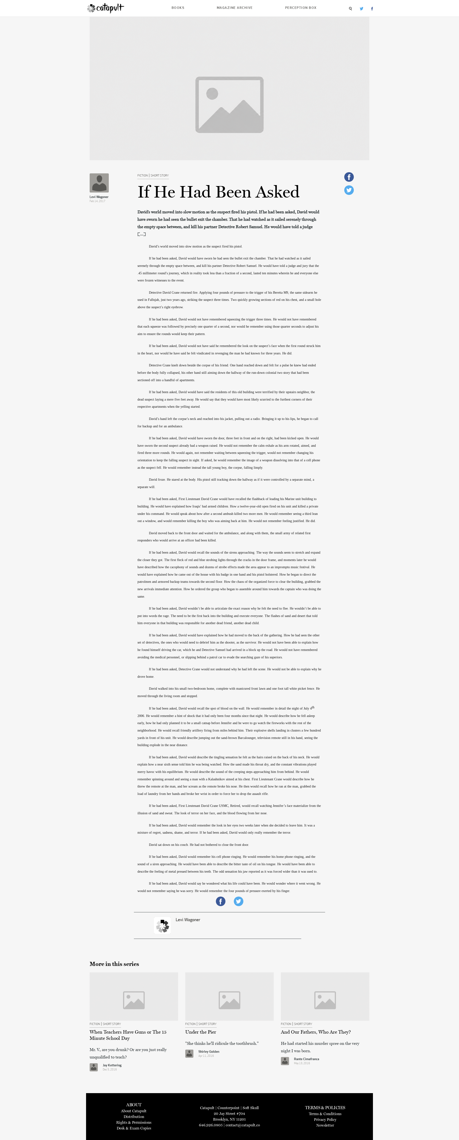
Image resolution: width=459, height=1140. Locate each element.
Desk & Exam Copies (134, 1128)
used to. (311, 871)
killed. (212, 540)
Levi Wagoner (99, 197)
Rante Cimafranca (306, 1059)
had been (201, 540)
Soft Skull (251, 1108)
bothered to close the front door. (227, 845)
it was (302, 871)
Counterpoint (229, 1108)
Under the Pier (200, 1032)
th (313, 707)
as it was (266, 871)
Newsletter (325, 1125)
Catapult (207, 1108)
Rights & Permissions (133, 1122)
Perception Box (301, 8)
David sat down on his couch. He (172, 845)
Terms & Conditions (325, 1114)
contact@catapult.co (243, 1125)
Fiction (142, 175)
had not (200, 845)
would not (208, 669)
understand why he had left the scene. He (243, 669)
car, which (184, 650)
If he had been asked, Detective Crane (175, 669)
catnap (206, 723)
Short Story (160, 175)
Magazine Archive (235, 8)
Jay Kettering (112, 1065)
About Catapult (134, 1111)
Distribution (134, 1116)
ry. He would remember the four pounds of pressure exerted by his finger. (240, 891)
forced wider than (285, 871)
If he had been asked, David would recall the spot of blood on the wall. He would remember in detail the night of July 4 (230, 708)
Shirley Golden (208, 1052)
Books (178, 8)
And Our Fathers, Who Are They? (316, 1032)
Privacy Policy (325, 1119)
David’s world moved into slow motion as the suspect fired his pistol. (196, 246)
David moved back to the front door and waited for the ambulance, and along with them (208, 533)
